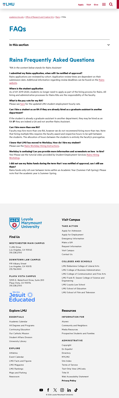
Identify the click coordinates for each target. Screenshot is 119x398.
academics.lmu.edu (16, 16)
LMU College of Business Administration (81, 269)
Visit (88, 4)
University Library (17, 341)
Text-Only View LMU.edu (74, 368)
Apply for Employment (72, 234)
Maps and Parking (18, 372)
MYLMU (66, 356)
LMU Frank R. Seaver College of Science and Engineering (83, 279)
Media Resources (70, 329)
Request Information (72, 246)
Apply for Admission (71, 230)
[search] (110, 4)
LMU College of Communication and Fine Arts (84, 273)
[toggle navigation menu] (103, 4)
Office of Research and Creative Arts (40, 16)
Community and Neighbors (74, 325)
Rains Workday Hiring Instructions (41, 145)
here (22, 103)
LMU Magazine (16, 364)
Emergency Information (73, 238)
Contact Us (67, 254)
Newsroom (14, 376)
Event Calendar (16, 356)
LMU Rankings (16, 368)
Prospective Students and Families (78, 333)
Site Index (66, 360)
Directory (66, 352)
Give (96, 4)
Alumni (65, 321)
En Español (67, 348)
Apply (81, 4)
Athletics (13, 352)
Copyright (66, 345)
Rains (58, 16)
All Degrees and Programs (21, 325)
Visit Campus (68, 250)
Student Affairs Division (20, 337)
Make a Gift (67, 242)
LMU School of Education (74, 288)
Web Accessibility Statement (75, 376)
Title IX (65, 372)
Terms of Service (70, 364)
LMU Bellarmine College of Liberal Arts (80, 265)
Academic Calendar (18, 321)
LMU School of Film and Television (78, 292)
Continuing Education (19, 329)
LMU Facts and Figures (20, 360)
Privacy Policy (69, 380)
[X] (55, 390)
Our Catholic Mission (19, 333)
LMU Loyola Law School (73, 284)
